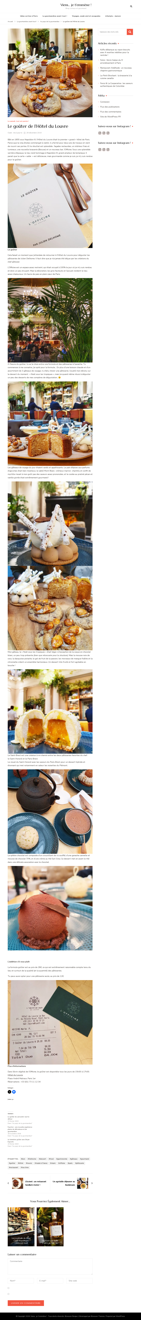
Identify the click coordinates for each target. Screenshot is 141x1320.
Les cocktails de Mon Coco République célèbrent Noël (21, 1240)
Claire (10, 133)
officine (62, 1163)
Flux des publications (110, 106)
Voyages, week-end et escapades (86, 16)
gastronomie (62, 1159)
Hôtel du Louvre (15, 1075)
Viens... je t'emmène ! (39, 1316)
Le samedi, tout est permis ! (18, 121)
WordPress (120, 1316)
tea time (25, 1167)
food (52, 1159)
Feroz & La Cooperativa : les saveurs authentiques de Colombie (116, 84)
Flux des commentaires (110, 111)
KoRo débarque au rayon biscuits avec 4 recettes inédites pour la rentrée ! (115, 52)
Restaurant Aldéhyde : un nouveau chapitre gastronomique (116, 69)
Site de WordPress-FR (110, 116)
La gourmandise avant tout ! (55, 16)
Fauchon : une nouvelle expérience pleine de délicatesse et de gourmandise (20, 1129)
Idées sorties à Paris (29, 16)
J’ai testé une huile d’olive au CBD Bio (50, 1241)
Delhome (32, 1159)
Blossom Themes (98, 1316)
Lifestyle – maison (113, 16)
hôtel (21, 1163)
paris (70, 1163)
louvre (29, 1163)
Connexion (104, 102)
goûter (12, 1163)
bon (23, 1159)
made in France (41, 1163)
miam (53, 1163)
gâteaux (74, 1159)
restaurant (14, 1167)
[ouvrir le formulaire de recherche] (131, 6)
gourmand (85, 1159)
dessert (43, 1159)
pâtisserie (80, 1163)
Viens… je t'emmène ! (76, 5)
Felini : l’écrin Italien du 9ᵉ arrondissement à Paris (111, 61)
